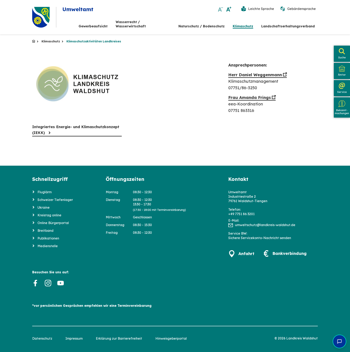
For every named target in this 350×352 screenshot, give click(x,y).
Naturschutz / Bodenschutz (201, 26)
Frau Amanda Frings (249, 97)
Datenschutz (42, 338)
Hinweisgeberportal (171, 338)
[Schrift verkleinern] (220, 9)
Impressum (74, 338)
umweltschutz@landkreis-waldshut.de (265, 225)
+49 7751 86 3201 (241, 214)
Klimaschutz (243, 26)
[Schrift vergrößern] (229, 9)
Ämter (342, 74)
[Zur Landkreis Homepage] (41, 17)
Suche (342, 57)
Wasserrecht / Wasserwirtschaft (131, 24)
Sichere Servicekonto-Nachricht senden (259, 238)
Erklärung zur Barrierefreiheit (119, 338)
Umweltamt (33, 41)
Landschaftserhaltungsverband (288, 26)
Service (342, 91)
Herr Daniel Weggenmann (255, 74)
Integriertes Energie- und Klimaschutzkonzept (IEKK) (75, 129)
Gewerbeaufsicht (93, 26)
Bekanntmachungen (342, 112)
